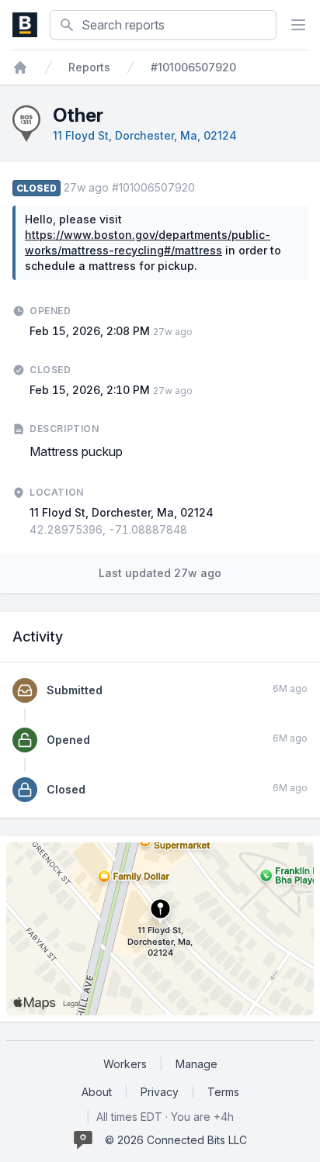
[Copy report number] (202, 187)
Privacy (160, 1091)
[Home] (20, 67)
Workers (125, 1063)
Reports (89, 67)
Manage (196, 1063)
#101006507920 (193, 67)
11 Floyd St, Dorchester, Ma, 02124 (145, 135)
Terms (223, 1091)
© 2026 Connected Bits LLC (176, 1139)
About (97, 1091)
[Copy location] (195, 529)
